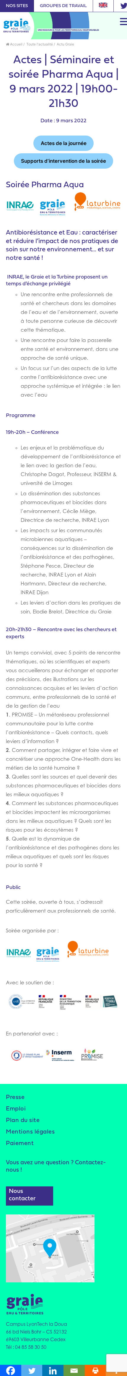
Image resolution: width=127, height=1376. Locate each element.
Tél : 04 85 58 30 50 (26, 1347)
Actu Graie (65, 44)
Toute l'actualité (39, 44)
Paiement (20, 1144)
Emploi (16, 1109)
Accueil (15, 44)
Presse (15, 1097)
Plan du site (23, 1120)
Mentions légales (30, 1132)
